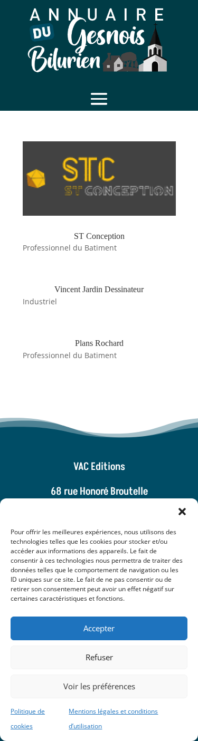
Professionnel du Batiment (70, 248)
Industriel (40, 301)
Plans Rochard (99, 343)
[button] (182, 511)
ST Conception (99, 236)
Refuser (99, 657)
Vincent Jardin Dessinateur (99, 289)
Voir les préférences (99, 686)
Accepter (99, 628)
